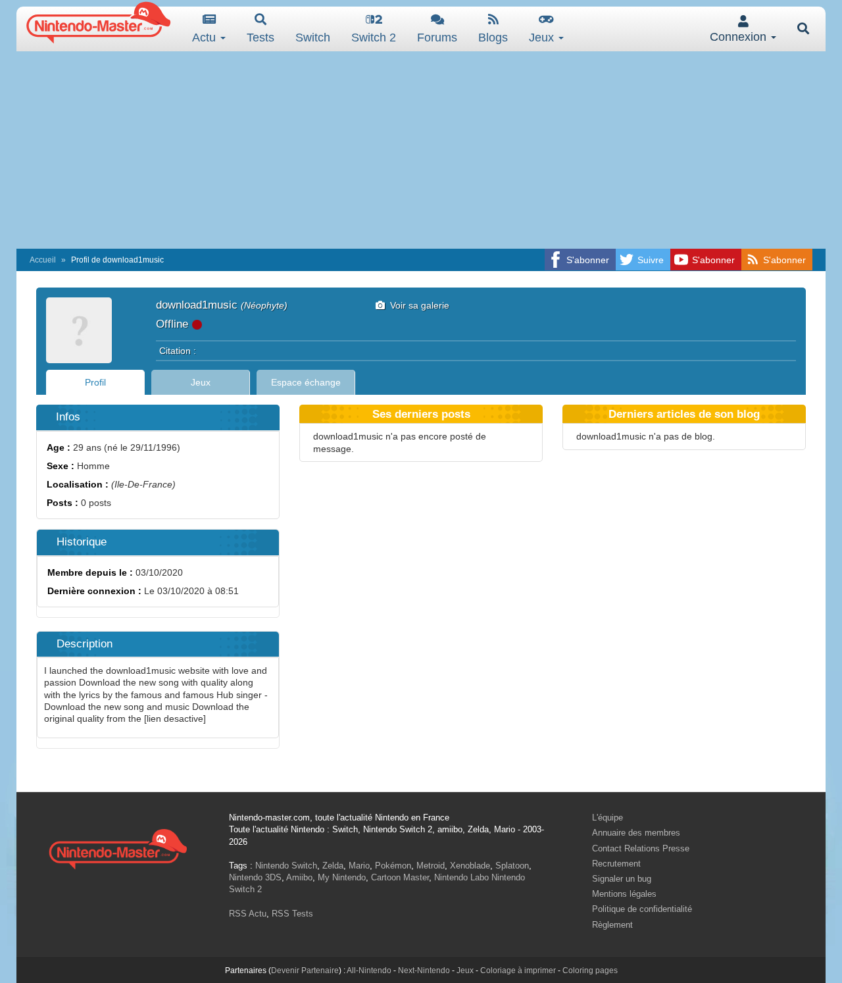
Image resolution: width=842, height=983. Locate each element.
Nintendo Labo (461, 877)
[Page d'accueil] (117, 847)
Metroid (430, 865)
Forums (437, 37)
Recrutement (616, 864)
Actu (205, 37)
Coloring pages (590, 970)
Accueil (43, 260)
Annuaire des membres (636, 833)
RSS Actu (247, 914)
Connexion (740, 36)
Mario (359, 865)
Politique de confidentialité (642, 909)
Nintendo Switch (286, 865)
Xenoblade (470, 865)
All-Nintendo (369, 970)
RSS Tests (292, 914)
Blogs (493, 37)
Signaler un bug (621, 879)
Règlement (612, 925)
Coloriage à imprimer (518, 970)
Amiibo (299, 877)
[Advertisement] (421, 150)
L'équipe (607, 817)
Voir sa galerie (417, 305)
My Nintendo (342, 877)
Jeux (543, 37)
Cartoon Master (400, 877)
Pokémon (393, 865)
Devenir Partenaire (305, 970)
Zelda (332, 865)
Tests (260, 37)
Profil (95, 382)
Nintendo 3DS (255, 877)
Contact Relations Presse (640, 848)
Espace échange (306, 382)
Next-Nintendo (424, 970)
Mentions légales (624, 894)
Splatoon (512, 865)
